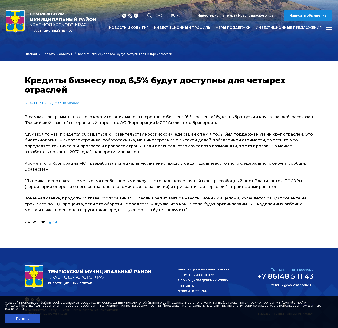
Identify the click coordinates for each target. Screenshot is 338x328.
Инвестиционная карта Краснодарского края (236, 15)
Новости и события (129, 27)
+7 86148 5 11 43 (285, 276)
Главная (31, 54)
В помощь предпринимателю (203, 280)
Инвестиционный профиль (182, 27)
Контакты (186, 286)
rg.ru (52, 221)
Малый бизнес (66, 103)
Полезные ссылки (192, 291)
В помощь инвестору (196, 275)
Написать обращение (308, 15)
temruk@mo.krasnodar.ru (292, 285)
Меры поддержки (233, 27)
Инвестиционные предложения (289, 27)
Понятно (23, 318)
